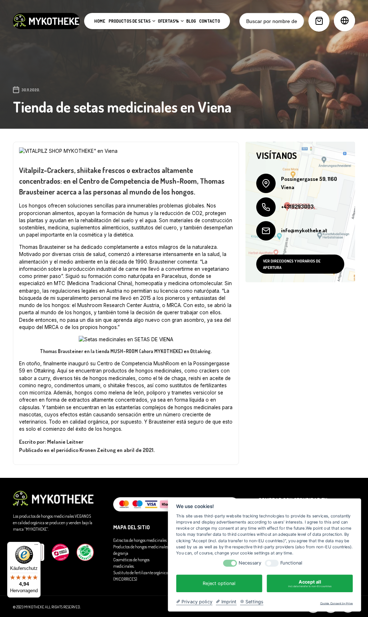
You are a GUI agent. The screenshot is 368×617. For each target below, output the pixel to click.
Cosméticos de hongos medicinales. (131, 563)
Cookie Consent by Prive (336, 603)
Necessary (250, 563)
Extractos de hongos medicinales (140, 540)
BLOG (191, 21)
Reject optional (219, 583)
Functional (291, 563)
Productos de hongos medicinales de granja (140, 550)
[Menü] (36, 546)
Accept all (309, 583)
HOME (99, 21)
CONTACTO (209, 21)
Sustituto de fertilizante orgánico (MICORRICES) (140, 576)
